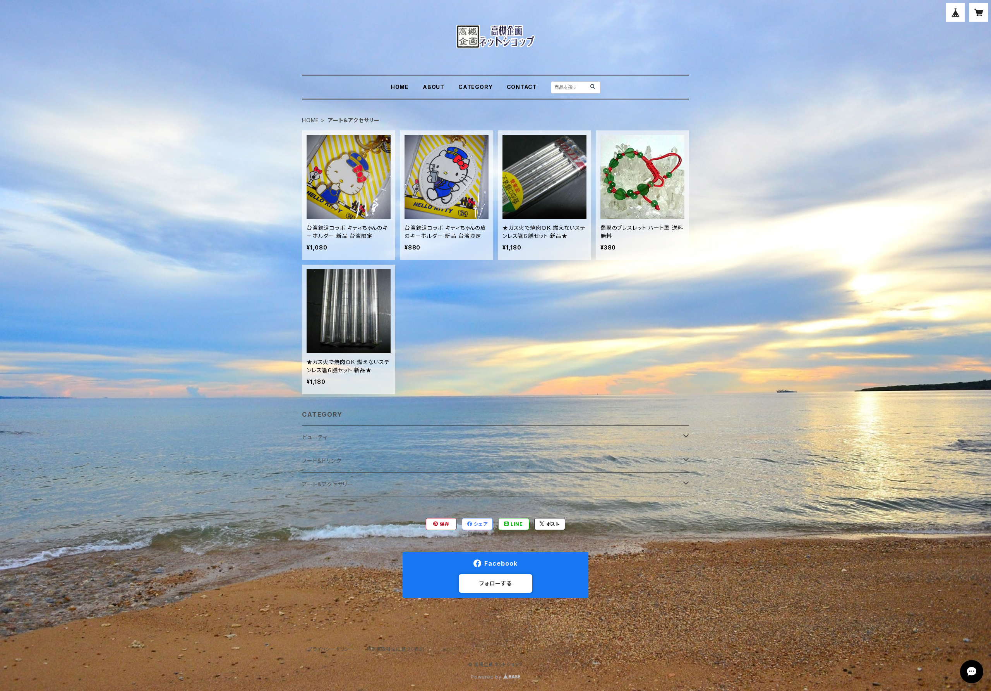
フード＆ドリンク (321, 460)
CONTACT (522, 87)
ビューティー (317, 437)
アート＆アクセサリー (327, 484)
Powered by (487, 677)
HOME (400, 87)
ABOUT (433, 87)
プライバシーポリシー (331, 649)
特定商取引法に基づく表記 (395, 649)
